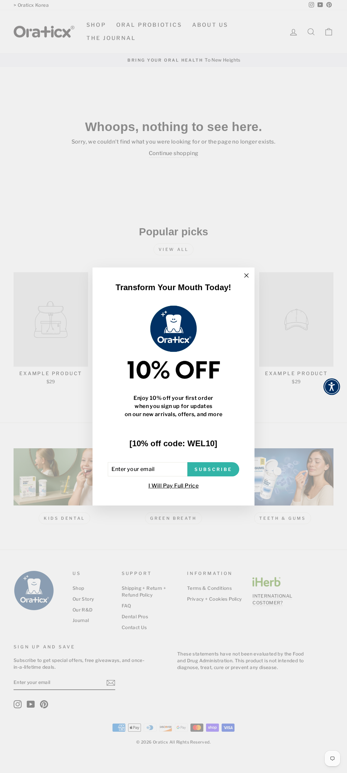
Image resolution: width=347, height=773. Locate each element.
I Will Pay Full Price (173, 485)
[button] (331, 386)
